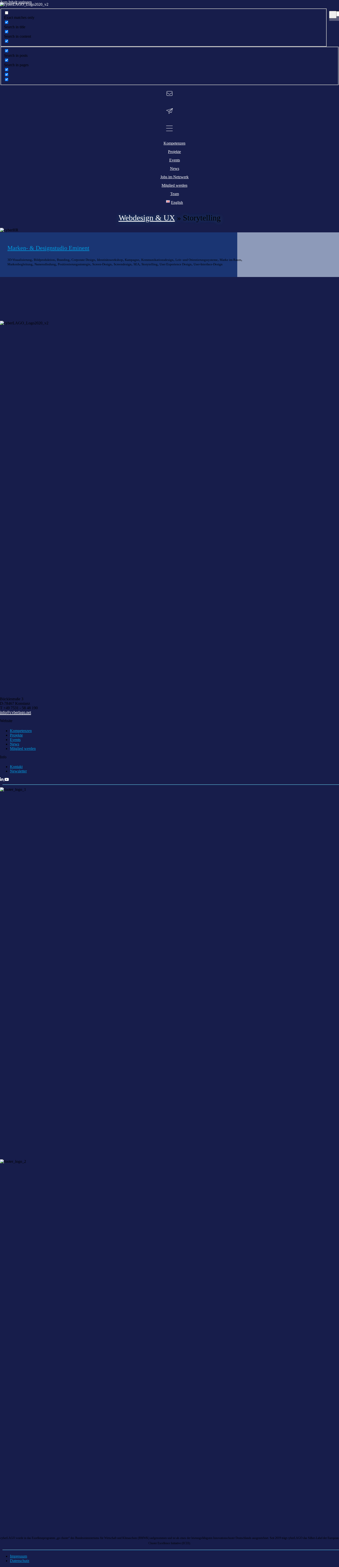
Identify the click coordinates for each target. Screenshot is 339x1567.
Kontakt (16, 767)
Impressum (18, 1556)
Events (15, 739)
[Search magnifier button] (333, 14)
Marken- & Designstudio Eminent (48, 248)
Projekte (16, 735)
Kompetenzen (21, 731)
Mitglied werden (23, 748)
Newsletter (18, 771)
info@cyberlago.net (15, 712)
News (14, 744)
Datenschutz (19, 1561)
